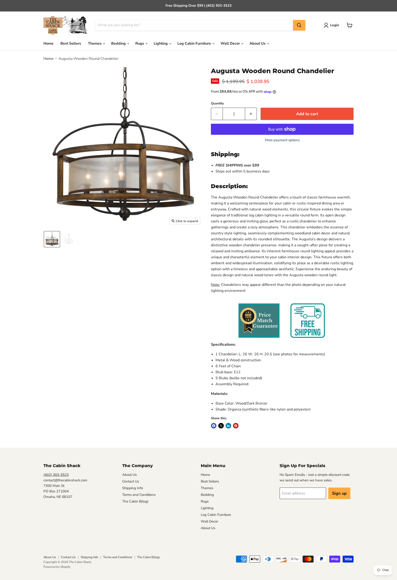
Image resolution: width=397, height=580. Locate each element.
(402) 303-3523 (56, 474)
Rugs (140, 43)
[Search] (299, 25)
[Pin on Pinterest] (235, 425)
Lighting (161, 43)
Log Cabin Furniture (194, 43)
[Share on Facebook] (213, 425)
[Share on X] (221, 425)
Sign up (339, 493)
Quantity (217, 103)
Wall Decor (231, 43)
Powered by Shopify (57, 567)
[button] (332, 25)
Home (48, 43)
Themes (95, 43)
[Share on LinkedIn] (228, 425)
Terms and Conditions (139, 494)
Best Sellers (70, 43)
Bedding (119, 43)
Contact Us (130, 481)
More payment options (282, 140)
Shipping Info (132, 488)
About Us (258, 43)
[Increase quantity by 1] (251, 114)
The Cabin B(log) (135, 501)
